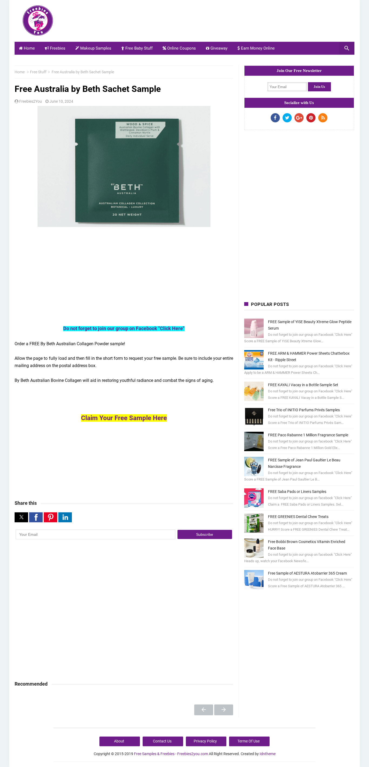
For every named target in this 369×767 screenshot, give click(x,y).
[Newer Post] (203, 709)
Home (29, 48)
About (119, 741)
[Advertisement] (256, 22)
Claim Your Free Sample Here (124, 418)
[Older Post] (223, 709)
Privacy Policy (205, 741)
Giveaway (218, 48)
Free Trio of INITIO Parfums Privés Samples (304, 410)
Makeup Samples (95, 48)
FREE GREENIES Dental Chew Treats (298, 516)
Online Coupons (181, 48)
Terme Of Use (248, 741)
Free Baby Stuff (138, 48)
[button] (21, 517)
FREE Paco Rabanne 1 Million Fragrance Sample (308, 435)
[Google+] (299, 117)
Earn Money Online (257, 48)
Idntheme (268, 754)
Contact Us (162, 741)
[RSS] (322, 117)
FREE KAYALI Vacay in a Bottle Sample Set (303, 385)
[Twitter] (287, 117)
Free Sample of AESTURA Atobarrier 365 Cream (307, 573)
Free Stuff (38, 72)
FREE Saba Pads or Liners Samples (297, 491)
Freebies (57, 48)
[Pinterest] (311, 117)
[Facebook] (275, 117)
